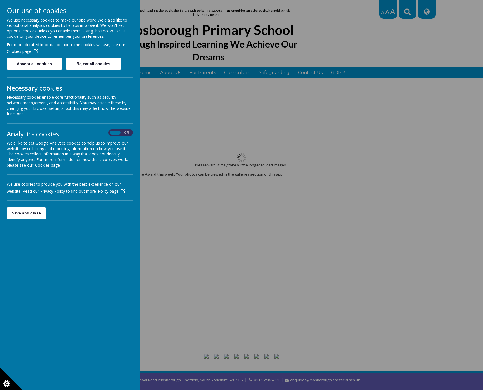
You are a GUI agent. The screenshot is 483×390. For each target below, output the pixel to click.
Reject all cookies (93, 64)
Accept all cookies (34, 64)
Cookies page (19, 51)
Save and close (26, 213)
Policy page (108, 191)
